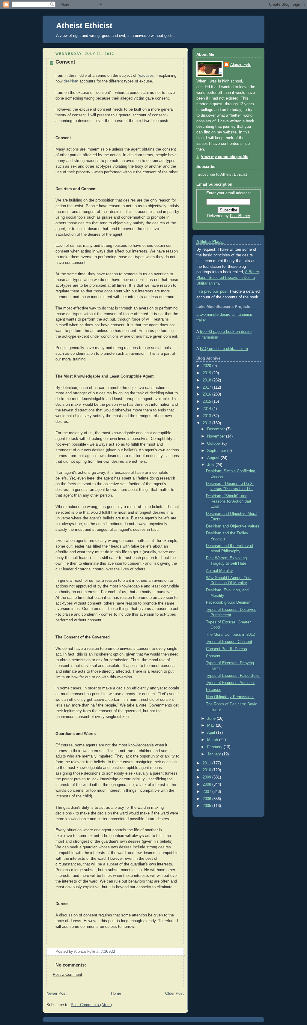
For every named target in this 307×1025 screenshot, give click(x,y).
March (213, 740)
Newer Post (56, 993)
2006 (207, 799)
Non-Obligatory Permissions (230, 697)
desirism (71, 81)
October (214, 443)
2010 (207, 770)
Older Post (174, 993)
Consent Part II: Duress (226, 649)
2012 (207, 423)
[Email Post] (178, 951)
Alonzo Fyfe (240, 65)
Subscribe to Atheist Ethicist (222, 174)
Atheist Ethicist (84, 25)
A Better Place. (210, 242)
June (212, 718)
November (216, 436)
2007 (207, 792)
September (217, 451)
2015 (207, 401)
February (215, 747)
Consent (65, 62)
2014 (207, 409)
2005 (207, 806)
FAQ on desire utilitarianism (224, 349)
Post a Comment (67, 975)
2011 (207, 763)
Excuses (213, 690)
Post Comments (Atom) (91, 1005)
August (214, 458)
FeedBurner (240, 216)
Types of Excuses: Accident (230, 683)
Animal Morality (219, 571)
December (216, 429)
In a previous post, (212, 291)
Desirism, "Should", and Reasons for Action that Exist (228, 501)
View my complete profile (224, 157)
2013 (207, 416)
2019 (207, 373)
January (214, 754)
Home (116, 993)
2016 (207, 394)
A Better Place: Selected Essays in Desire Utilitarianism (227, 277)
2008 (207, 784)
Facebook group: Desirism (229, 602)
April (211, 733)
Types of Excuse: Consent (229, 642)
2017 (207, 387)
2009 (207, 777)
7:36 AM (108, 951)
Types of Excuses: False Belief (233, 676)
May (211, 725)
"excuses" (146, 75)
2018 (207, 380)
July (211, 465)
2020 (207, 366)
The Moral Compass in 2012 (230, 634)
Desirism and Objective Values (232, 526)
